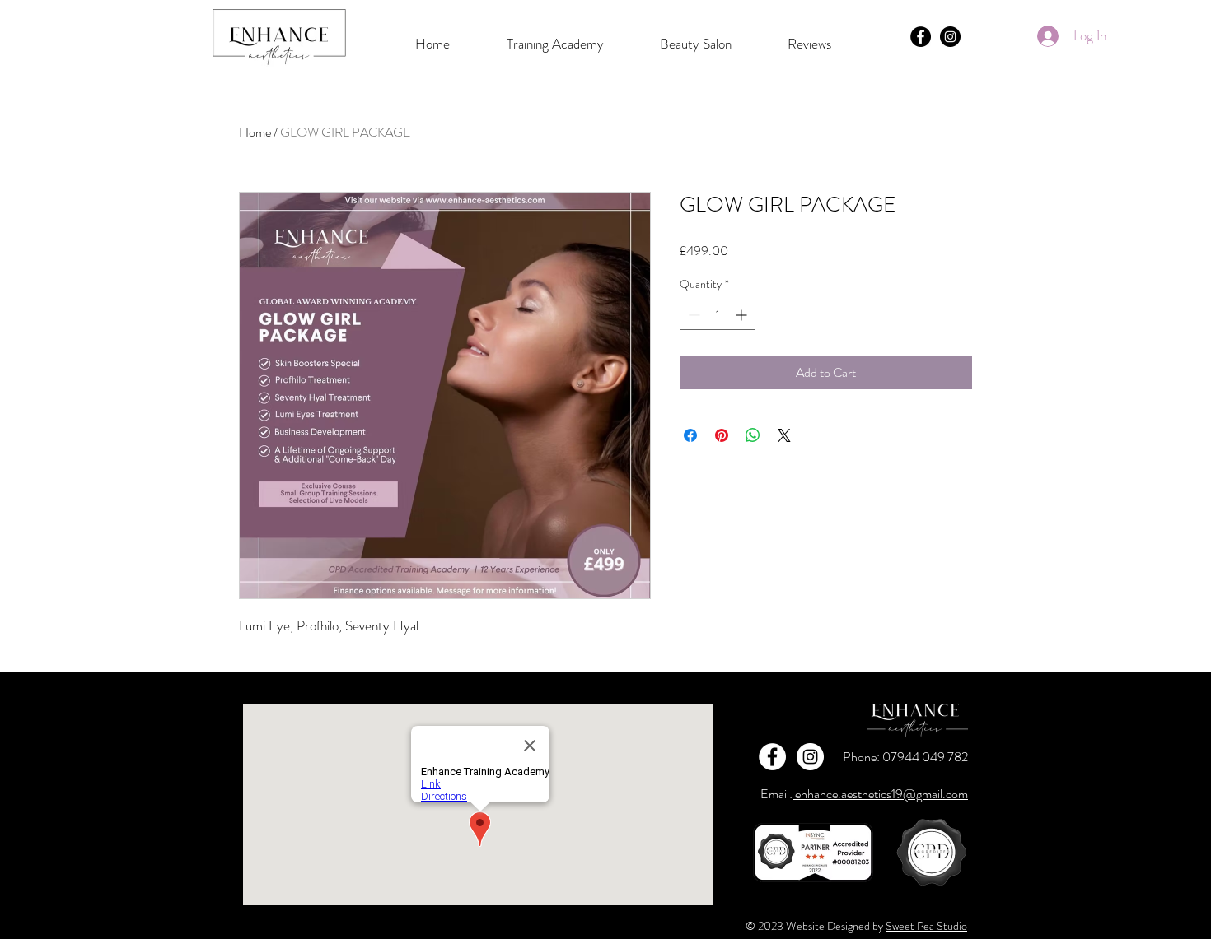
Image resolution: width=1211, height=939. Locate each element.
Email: (776, 793)
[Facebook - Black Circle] (920, 36)
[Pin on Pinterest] (722, 435)
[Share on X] (784, 435)
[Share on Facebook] (690, 435)
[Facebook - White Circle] (772, 756)
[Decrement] (692, 314)
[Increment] (742, 314)
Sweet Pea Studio (926, 926)
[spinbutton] (717, 314)
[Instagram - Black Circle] (950, 36)
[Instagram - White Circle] (810, 756)
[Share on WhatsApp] (753, 435)
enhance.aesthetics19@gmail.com (880, 793)
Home (255, 132)
